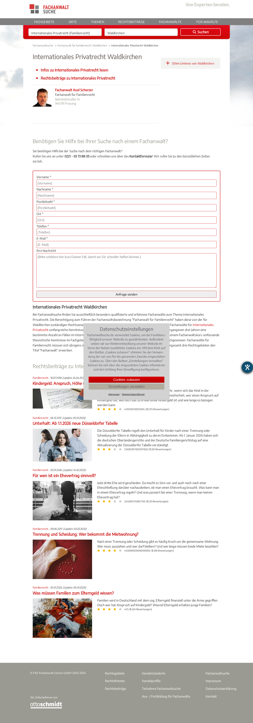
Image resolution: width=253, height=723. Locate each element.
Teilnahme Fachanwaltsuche (161, 688)
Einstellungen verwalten (127, 386)
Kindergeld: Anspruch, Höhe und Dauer (67, 383)
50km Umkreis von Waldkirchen (192, 63)
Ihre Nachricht (46, 251)
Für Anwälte (207, 22)
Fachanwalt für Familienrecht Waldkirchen (82, 45)
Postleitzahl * (45, 201)
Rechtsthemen (115, 681)
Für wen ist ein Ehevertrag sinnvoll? (64, 475)
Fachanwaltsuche (43, 45)
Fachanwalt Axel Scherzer (74, 90)
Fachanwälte (170, 22)
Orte (73, 22)
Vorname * (43, 177)
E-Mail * (42, 238)
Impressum (213, 681)
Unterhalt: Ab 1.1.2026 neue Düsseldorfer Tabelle (75, 423)
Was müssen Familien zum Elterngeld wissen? (73, 592)
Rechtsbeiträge (131, 22)
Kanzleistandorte (153, 673)
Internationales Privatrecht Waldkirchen (134, 45)
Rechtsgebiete (115, 673)
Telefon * (42, 226)
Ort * (39, 214)
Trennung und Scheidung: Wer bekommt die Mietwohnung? (85, 534)
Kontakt (211, 696)
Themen (97, 22)
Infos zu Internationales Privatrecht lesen (74, 70)
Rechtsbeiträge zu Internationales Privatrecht (77, 78)
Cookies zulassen (126, 379)
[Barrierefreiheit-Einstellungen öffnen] (247, 367)
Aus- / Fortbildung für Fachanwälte (166, 696)
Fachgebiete (44, 22)
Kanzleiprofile (151, 681)
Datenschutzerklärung (221, 688)
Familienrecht (41, 377)
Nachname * (44, 189)
